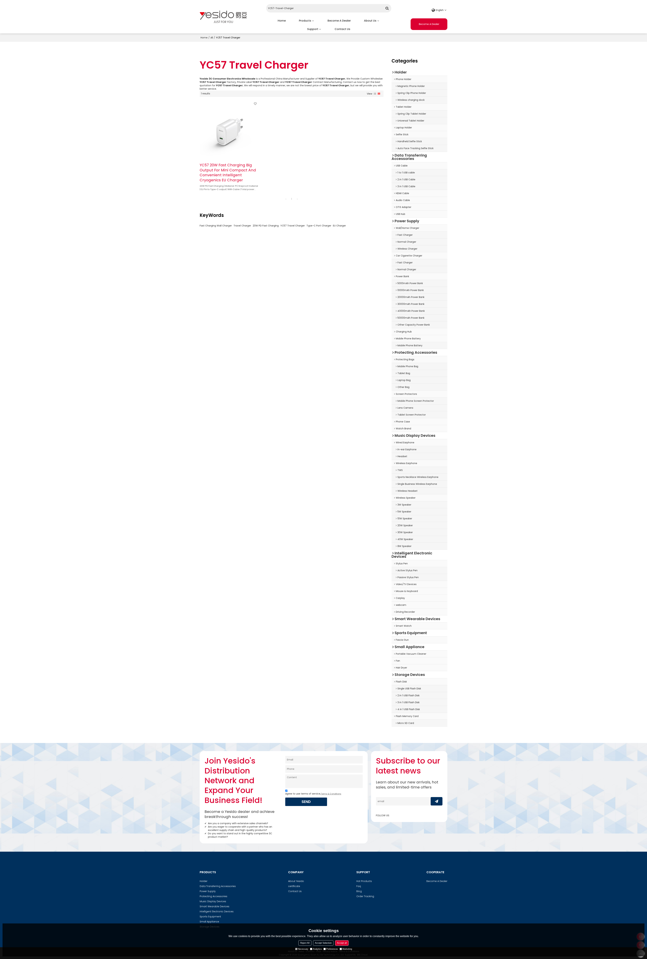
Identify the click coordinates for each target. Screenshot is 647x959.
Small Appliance (209, 921)
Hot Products (364, 881)
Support (312, 29)
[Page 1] (285, 199)
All (211, 37)
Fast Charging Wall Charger (216, 225)
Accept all (342, 943)
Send (306, 801)
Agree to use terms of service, (313, 793)
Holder (203, 881)
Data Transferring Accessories (218, 886)
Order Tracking (365, 896)
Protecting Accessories (213, 896)
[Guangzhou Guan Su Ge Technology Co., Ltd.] (223, 16)
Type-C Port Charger (318, 225)
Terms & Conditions (331, 793)
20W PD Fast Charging (266, 225)
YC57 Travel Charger (292, 225)
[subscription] (436, 801)
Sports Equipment (210, 916)
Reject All (305, 943)
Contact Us (342, 29)
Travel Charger (242, 225)
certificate (294, 886)
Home (282, 21)
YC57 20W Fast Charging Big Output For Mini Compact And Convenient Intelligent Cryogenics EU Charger (228, 172)
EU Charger (339, 225)
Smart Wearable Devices (214, 906)
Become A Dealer (339, 21)
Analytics (317, 949)
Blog (359, 891)
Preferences (332, 949)
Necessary (303, 949)
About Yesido (296, 881)
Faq (358, 886)
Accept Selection (323, 943)
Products (305, 21)
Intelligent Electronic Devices (217, 911)
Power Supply (208, 891)
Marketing (347, 949)
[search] (387, 8)
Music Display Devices (213, 901)
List (375, 93)
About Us (370, 21)
